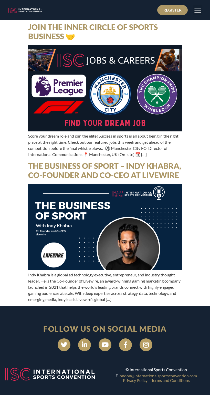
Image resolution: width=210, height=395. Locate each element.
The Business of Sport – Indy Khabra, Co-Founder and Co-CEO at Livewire (104, 170)
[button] (197, 10)
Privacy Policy (135, 380)
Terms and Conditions (170, 380)
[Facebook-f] (125, 344)
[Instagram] (146, 344)
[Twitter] (64, 344)
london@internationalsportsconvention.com (158, 375)
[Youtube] (105, 344)
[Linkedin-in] (84, 344)
